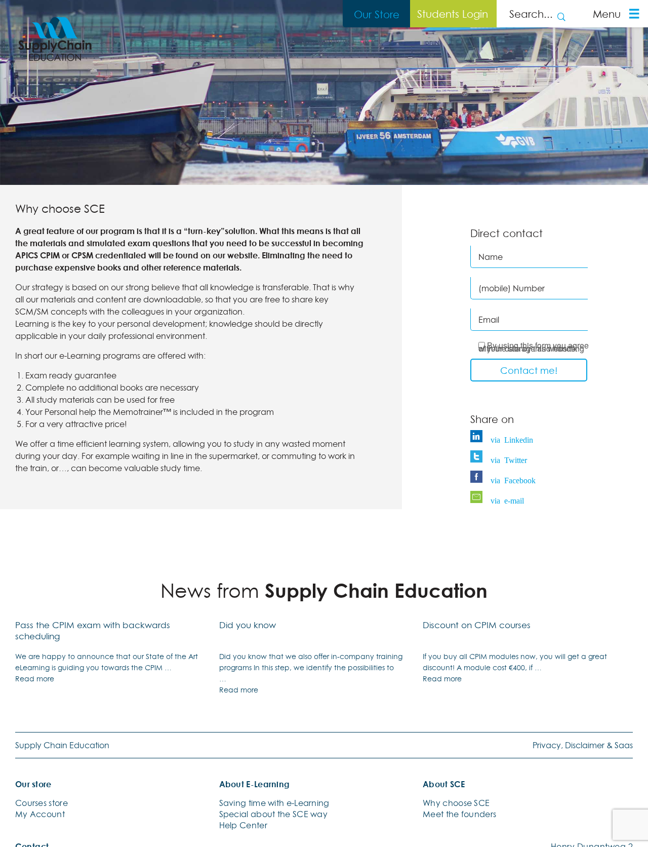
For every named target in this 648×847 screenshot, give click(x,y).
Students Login (452, 14)
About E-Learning (254, 784)
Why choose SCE (456, 803)
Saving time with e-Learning (274, 803)
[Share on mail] (479, 498)
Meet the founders (459, 814)
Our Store (376, 14)
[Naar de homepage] (55, 39)
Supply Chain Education (62, 745)
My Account (40, 814)
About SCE (444, 784)
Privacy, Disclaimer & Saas (583, 745)
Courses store (41, 803)
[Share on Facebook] (479, 478)
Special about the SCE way (273, 814)
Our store (33, 784)
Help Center (243, 825)
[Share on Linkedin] (479, 437)
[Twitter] (479, 457)
